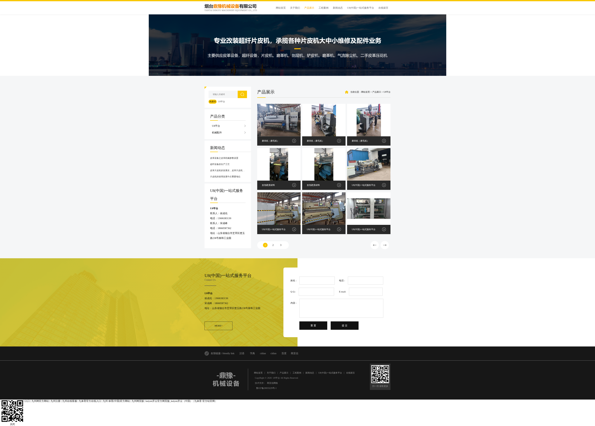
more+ (219, 325)
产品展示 (284, 373)
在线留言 (350, 373)
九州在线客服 (69, 401)
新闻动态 (309, 373)
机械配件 (217, 132)
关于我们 (271, 373)
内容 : (293, 303)
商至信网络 (272, 383)
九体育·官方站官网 (204, 401)
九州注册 (55, 401)
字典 (252, 353)
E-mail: (342, 291)
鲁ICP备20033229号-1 (266, 388)
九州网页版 (138, 401)
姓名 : (293, 280)
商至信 (294, 353)
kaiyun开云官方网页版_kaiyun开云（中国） (169, 401)
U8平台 (221, 101)
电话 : (342, 280)
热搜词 (212, 101)
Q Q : (293, 291)
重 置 (313, 325)
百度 (284, 353)
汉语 (241, 353)
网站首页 (365, 92)
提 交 (344, 325)
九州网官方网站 (40, 401)
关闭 (12, 424)
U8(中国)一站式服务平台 (330, 373)
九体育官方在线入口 (90, 401)
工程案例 (297, 373)
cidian (263, 353)
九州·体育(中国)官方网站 (116, 401)
